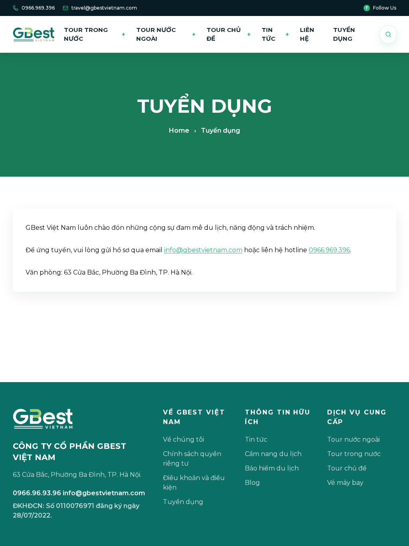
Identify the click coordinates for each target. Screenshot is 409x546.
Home (179, 130)
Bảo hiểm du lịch (272, 468)
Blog (252, 482)
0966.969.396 (38, 8)
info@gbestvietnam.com (203, 250)
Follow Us (381, 8)
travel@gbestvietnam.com (104, 8)
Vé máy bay (345, 482)
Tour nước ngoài (165, 34)
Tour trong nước (94, 34)
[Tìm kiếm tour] (388, 34)
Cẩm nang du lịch (273, 454)
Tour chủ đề (228, 34)
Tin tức (275, 34)
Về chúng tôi (183, 439)
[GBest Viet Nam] (33, 34)
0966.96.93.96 (37, 493)
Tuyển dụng (344, 34)
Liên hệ (307, 34)
